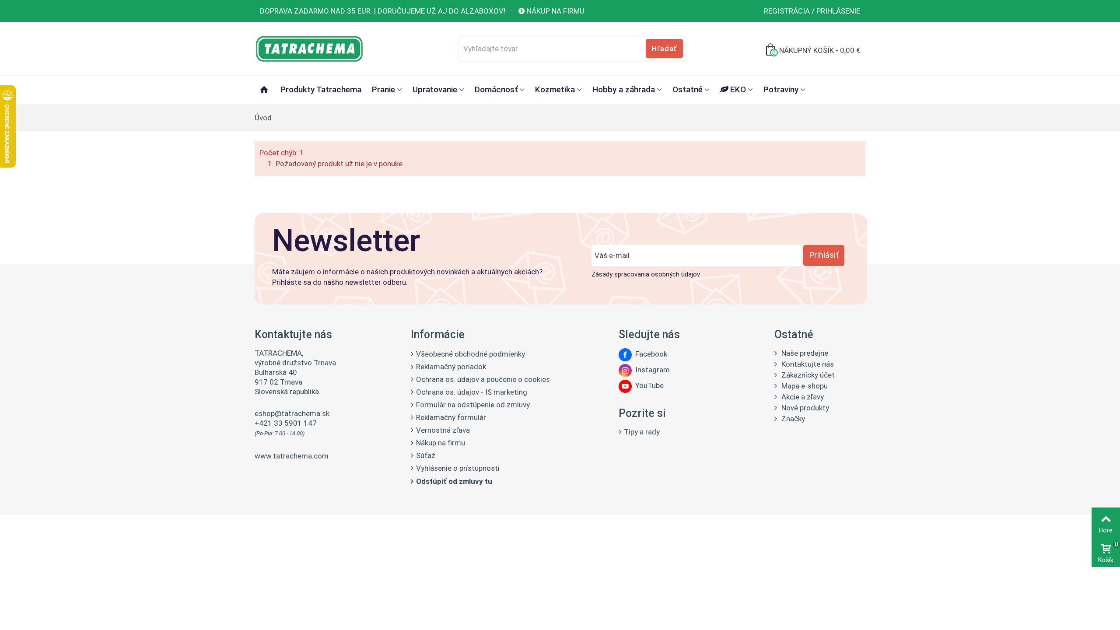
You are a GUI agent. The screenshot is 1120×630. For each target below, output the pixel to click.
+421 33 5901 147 (286, 423)
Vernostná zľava (443, 430)
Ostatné (687, 89)
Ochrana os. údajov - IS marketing (471, 392)
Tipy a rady (642, 431)
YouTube (648, 385)
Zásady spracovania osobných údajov (646, 274)
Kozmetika (555, 89)
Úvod (263, 117)
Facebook (649, 354)
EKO (738, 89)
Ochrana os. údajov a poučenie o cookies (483, 379)
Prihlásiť (824, 255)
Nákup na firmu (555, 11)
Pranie (383, 89)
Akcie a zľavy (802, 396)
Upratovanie (435, 89)
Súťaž (425, 455)
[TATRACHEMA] (309, 47)
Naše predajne (804, 353)
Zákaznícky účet (807, 375)
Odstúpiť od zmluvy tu (454, 481)
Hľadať (664, 48)
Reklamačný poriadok (451, 366)
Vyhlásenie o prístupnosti (458, 468)
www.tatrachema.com (292, 456)
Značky (792, 418)
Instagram (651, 369)
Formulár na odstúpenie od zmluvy (473, 404)
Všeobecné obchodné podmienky (470, 354)
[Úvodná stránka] (265, 90)
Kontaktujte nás (807, 364)
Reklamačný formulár (451, 417)
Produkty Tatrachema (320, 89)
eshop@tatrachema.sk (292, 413)
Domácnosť (496, 89)
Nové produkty (804, 407)
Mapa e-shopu (804, 386)
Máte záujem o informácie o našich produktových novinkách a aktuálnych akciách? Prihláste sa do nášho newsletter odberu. (407, 277)
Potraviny (780, 89)
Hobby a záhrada (623, 89)
